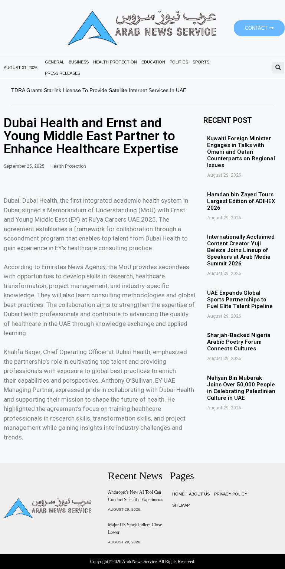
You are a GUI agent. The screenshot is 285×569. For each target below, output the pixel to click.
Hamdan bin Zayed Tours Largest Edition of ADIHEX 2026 (241, 201)
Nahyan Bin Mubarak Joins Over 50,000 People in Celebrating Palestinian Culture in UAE (241, 388)
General (54, 62)
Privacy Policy (230, 494)
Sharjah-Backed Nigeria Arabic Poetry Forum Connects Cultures (239, 342)
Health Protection (115, 62)
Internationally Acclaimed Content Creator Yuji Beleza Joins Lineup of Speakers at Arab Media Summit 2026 (241, 250)
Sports (201, 62)
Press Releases (62, 73)
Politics (179, 62)
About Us (199, 494)
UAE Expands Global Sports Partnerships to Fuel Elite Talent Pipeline (240, 300)
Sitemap (181, 505)
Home (178, 494)
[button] (278, 67)
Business (79, 62)
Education (153, 62)
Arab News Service (139, 561)
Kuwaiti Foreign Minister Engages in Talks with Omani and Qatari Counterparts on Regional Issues (241, 152)
